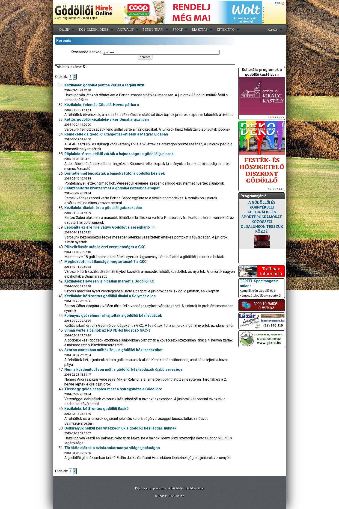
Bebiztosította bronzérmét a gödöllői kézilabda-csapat (112, 188)
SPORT (178, 29)
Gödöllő (64, 29)
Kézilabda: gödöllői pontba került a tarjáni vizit (104, 85)
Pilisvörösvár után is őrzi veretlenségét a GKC (105, 247)
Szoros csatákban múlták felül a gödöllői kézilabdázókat (113, 350)
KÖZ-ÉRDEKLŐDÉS (93, 29)
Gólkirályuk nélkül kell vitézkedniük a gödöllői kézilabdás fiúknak (120, 428)
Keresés (272, 29)
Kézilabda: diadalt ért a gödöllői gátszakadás (103, 208)
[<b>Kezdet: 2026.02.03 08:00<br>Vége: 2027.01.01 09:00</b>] (261, 241)
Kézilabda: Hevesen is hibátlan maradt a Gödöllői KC (109, 281)
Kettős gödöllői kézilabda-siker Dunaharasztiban (106, 119)
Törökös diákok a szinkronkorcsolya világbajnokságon (112, 448)
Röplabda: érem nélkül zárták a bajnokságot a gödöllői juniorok (119, 154)
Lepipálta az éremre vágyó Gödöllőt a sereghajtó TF (109, 227)
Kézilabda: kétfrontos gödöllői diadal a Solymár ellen (110, 296)
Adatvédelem (176, 488)
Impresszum (158, 488)
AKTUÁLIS (125, 29)
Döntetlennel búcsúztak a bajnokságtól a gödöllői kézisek (114, 173)
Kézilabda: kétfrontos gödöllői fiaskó (96, 408)
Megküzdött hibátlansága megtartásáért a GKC (105, 261)
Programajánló (254, 196)
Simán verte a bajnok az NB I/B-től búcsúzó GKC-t (107, 330)
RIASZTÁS (200, 29)
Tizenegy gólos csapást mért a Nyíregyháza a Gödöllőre (113, 389)
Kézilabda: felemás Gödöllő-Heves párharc (101, 105)
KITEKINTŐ (226, 29)
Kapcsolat (141, 488)
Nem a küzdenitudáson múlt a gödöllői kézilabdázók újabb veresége (123, 369)
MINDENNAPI (153, 29)
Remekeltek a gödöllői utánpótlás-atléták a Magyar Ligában (116, 134)
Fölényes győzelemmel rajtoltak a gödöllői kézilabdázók (113, 315)
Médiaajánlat (195, 488)
